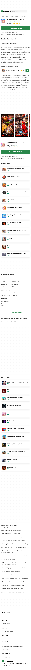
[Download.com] (5, 11)
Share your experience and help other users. (12, 34)
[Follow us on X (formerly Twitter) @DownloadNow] (6, 657)
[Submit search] (11, 11)
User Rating (9, 23)
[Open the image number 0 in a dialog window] (7, 125)
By (10, 21)
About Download (6, 623)
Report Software (17, 312)
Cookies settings (6, 649)
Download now (16, 28)
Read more (14, 43)
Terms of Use (5, 641)
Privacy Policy (5, 639)
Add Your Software (6, 626)
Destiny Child (15, 19)
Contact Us (4, 628)
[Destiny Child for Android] (3, 21)
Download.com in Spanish (8, 631)
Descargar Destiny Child (7, 322)
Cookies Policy (5, 644)
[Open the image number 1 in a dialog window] (21, 125)
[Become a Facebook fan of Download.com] (3, 657)
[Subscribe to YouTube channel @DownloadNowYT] (9, 657)
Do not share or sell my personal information (12, 646)
